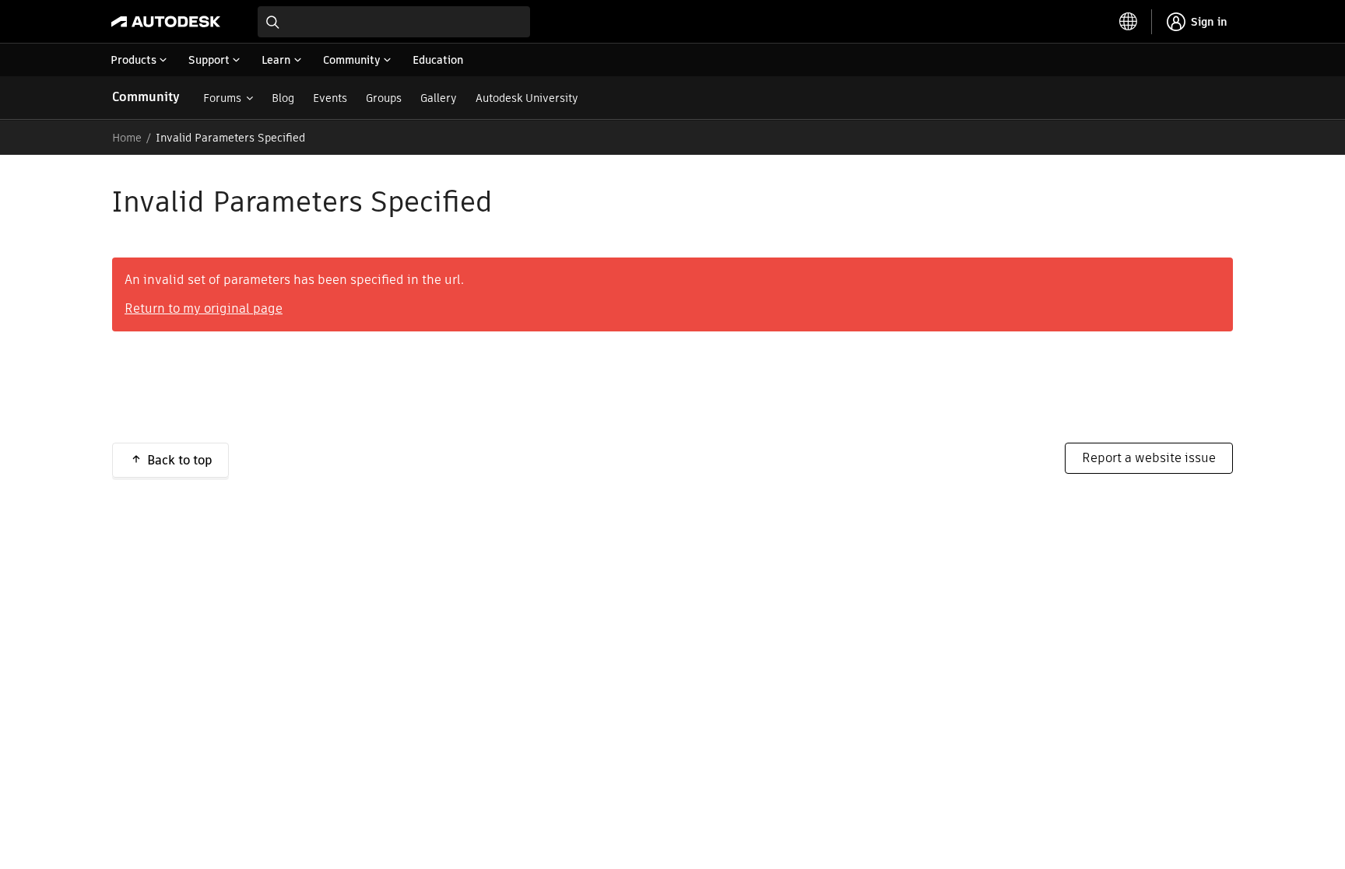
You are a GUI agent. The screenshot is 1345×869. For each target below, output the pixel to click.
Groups (384, 98)
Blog (283, 98)
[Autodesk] (165, 22)
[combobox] (394, 21)
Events (330, 98)
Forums (222, 98)
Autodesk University (527, 98)
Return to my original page (204, 308)
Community (146, 97)
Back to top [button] (179, 460)
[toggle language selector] (1128, 21)
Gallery (438, 98)
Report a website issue (1149, 458)
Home (127, 137)
